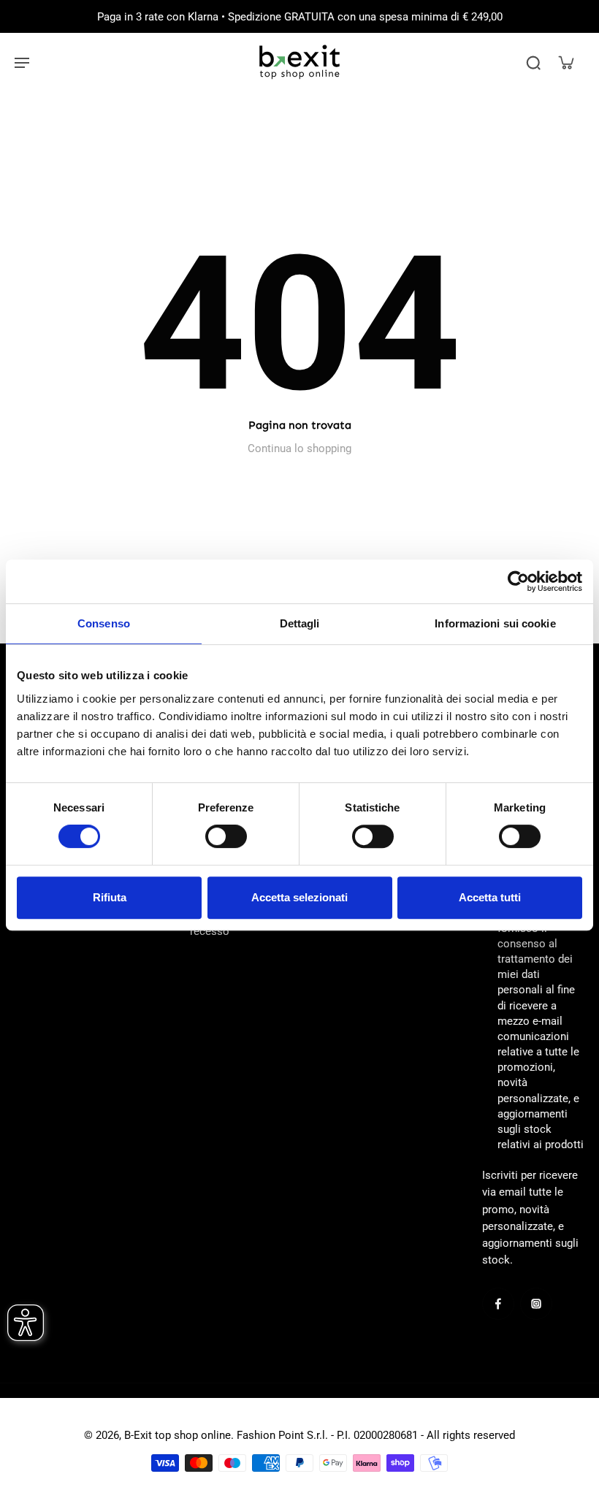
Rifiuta (109, 897)
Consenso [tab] (103, 623)
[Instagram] (536, 1304)
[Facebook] (498, 1304)
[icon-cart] (565, 62)
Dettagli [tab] (300, 623)
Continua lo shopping (299, 448)
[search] (533, 62)
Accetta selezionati (299, 897)
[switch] (226, 836)
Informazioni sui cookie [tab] (495, 623)
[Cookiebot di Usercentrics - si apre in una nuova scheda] (518, 581)
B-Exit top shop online (177, 1435)
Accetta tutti (490, 897)
